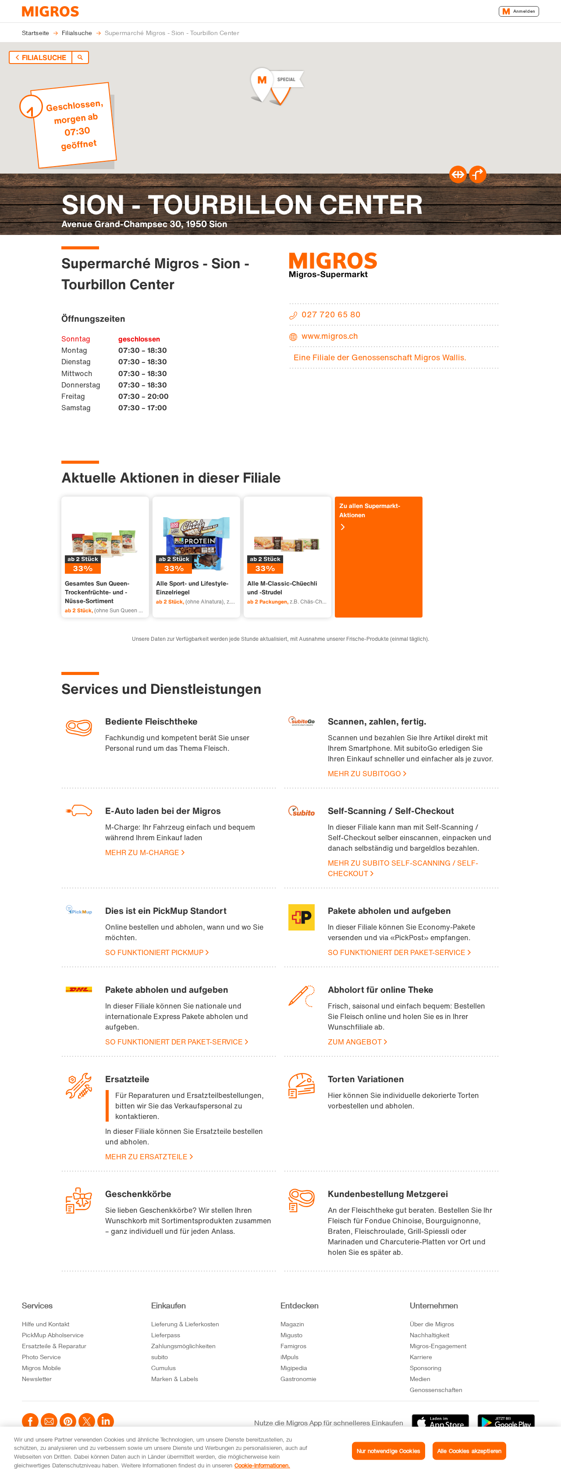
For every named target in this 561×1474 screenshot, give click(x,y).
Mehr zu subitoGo (364, 773)
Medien (420, 1378)
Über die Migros (432, 1324)
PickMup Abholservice (53, 1335)
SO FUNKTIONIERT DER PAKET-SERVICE (396, 952)
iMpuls (289, 1356)
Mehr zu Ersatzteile (146, 1156)
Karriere (421, 1356)
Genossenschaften (436, 1389)
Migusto (291, 1335)
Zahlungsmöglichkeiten (183, 1346)
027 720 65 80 (331, 314)
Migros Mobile (41, 1367)
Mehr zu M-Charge (142, 852)
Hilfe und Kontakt (45, 1324)
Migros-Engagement (438, 1346)
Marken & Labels (174, 1378)
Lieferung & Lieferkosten (185, 1324)
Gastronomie (298, 1378)
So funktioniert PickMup (154, 952)
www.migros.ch (330, 335)
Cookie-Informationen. (262, 1464)
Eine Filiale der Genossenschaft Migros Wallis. (380, 357)
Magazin (292, 1324)
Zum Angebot (355, 1042)
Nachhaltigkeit (429, 1335)
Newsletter (37, 1378)
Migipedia (293, 1367)
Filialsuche (44, 57)
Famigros (293, 1346)
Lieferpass (165, 1335)
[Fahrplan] (458, 180)
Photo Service (41, 1356)
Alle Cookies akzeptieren (469, 1450)
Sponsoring (425, 1367)
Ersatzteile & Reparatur (54, 1346)
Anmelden (524, 11)
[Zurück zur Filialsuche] (80, 57)
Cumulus (163, 1367)
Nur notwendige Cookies (388, 1450)
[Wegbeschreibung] (477, 180)
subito (159, 1356)
